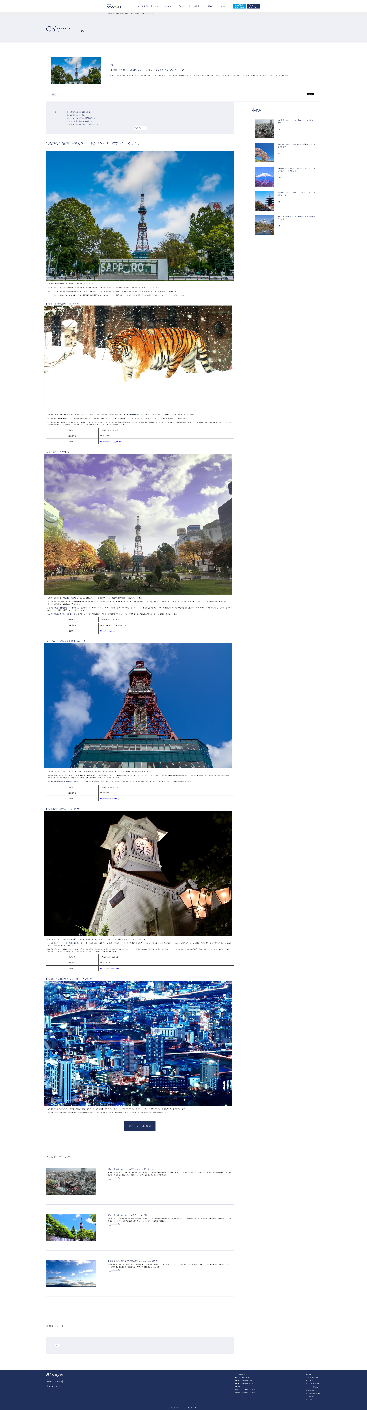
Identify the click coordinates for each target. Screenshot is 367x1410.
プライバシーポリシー (312, 1377)
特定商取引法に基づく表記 (313, 1393)
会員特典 (196, 6)
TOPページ (111, 14)
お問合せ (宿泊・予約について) (245, 1392)
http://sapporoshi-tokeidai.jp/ (111, 968)
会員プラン (182, 6)
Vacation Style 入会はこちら (239, 6)
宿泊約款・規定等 (310, 1390)
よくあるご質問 (310, 1396)
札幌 (109, 1179)
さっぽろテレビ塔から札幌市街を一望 (82, 118)
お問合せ (222, 6)
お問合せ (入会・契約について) (245, 1389)
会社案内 (308, 1374)
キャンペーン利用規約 (312, 1387)
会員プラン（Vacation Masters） (245, 1383)
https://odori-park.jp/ (108, 631)
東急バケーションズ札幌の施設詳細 (139, 1126)
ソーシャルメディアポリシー (313, 1384)
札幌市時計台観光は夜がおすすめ (80, 121)
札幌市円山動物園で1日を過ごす (80, 112)
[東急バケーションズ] (114, 6)
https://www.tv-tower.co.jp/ (110, 798)
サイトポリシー (310, 1380)
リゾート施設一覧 (142, 6)
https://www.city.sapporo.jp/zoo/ (112, 441)
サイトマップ (309, 1399)
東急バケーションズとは (163, 6)
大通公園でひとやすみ (77, 115)
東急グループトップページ (53, 1381)
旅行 (53, 95)
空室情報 (209, 6)
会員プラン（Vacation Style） (244, 1380)
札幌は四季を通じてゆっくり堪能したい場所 (84, 124)
